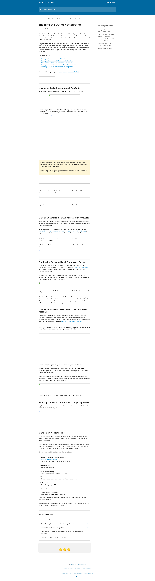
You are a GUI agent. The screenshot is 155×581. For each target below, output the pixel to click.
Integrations (51, 19)
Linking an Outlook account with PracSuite (54, 59)
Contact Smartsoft (110, 2)
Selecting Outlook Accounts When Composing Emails (105, 44)
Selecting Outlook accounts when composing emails (57, 67)
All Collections (42, 19)
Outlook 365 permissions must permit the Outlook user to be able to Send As (62, 231)
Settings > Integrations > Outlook (69, 72)
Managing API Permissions (105, 48)
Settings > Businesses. (82, 267)
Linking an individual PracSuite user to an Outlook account (59, 65)
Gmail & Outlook (61, 19)
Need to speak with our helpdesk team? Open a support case (77, 573)
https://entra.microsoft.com (49, 459)
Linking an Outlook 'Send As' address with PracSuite (57, 61)
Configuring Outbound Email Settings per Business (56, 63)
